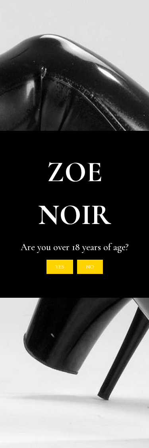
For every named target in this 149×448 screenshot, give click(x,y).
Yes (59, 267)
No (90, 267)
